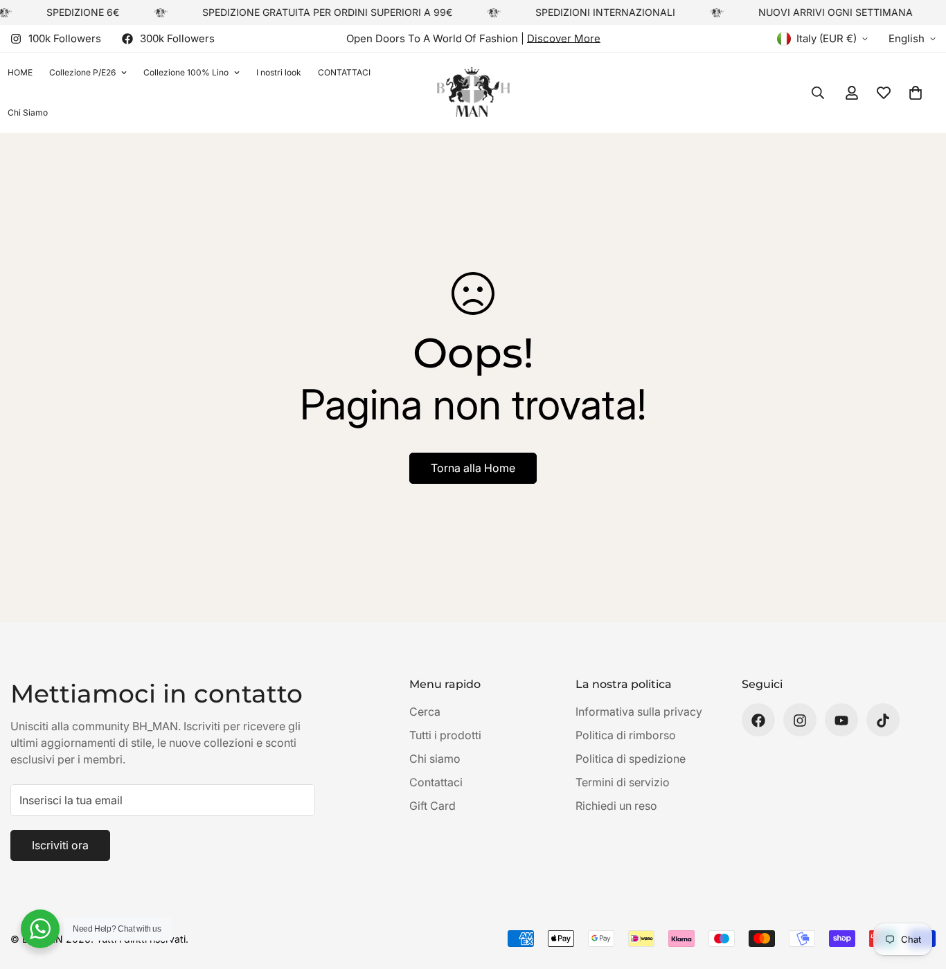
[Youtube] (841, 720)
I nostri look (278, 72)
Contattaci (436, 783)
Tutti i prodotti (445, 736)
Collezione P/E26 (82, 72)
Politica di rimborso (625, 736)
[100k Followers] (799, 720)
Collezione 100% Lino (186, 72)
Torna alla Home (473, 468)
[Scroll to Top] (919, 893)
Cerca (424, 712)
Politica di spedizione (630, 759)
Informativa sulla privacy (638, 712)
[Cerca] (818, 93)
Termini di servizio (622, 783)
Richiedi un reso (616, 806)
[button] (915, 93)
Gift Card (432, 806)
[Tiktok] (883, 720)
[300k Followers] (758, 720)
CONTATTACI (344, 72)
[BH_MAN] (473, 93)
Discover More (563, 38)
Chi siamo (435, 759)
